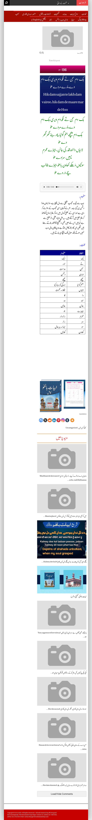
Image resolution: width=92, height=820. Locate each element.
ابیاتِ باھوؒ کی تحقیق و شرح (78, 596)
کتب (17, 14)
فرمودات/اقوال (44, 14)
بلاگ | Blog (82, 20)
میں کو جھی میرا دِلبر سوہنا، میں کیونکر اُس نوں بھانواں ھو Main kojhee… (64, 516)
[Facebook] (41, 418)
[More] (72, 418)
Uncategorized (71, 428)
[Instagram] (63, 418)
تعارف (84, 14)
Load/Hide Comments (62, 794)
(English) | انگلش (38, 20)
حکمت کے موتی (62, 3)
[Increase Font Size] (43, 53)
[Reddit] (50, 418)
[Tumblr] (67, 418)
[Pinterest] (58, 418)
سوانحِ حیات (74, 14)
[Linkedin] (54, 418)
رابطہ (50, 20)
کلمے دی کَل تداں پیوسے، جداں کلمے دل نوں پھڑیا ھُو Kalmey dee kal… (64, 562)
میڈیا (72, 20)
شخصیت (56, 14)
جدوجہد (65, 14)
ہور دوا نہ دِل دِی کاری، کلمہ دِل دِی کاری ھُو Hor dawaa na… (66, 709)
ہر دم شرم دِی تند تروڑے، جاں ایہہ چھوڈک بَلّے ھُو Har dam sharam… (63, 785)
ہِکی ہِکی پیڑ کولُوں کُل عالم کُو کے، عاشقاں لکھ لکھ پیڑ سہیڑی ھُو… (68, 673)
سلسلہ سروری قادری (29, 14)
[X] (45, 418)
